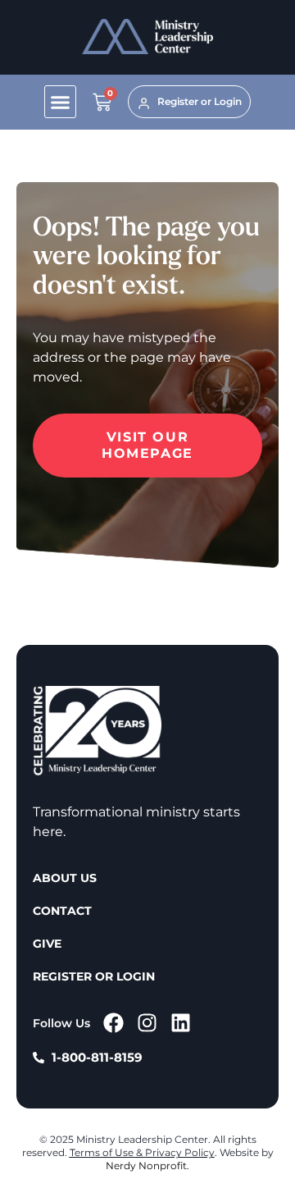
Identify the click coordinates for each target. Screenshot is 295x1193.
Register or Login (94, 976)
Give (47, 943)
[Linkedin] (180, 1022)
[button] (60, 101)
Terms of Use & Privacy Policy (142, 1152)
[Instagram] (147, 1022)
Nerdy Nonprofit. (147, 1165)
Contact (62, 910)
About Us (65, 878)
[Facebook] (113, 1022)
